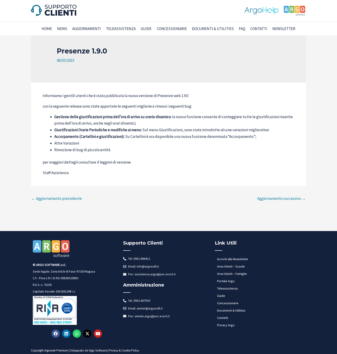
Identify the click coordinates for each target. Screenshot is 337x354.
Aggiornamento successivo (281, 198)
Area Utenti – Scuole (231, 266)
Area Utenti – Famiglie (232, 274)
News (62, 28)
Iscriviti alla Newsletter (232, 259)
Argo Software (98, 350)
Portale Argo (226, 281)
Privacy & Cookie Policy (124, 350)
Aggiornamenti (86, 28)
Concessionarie (172, 28)
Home (47, 28)
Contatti (258, 28)
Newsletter (283, 28)
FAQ (242, 28)
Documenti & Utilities (213, 28)
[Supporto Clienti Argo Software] (54, 10)
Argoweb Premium (56, 350)
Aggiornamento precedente (56, 198)
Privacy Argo (226, 325)
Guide (146, 28)
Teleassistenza (121, 28)
